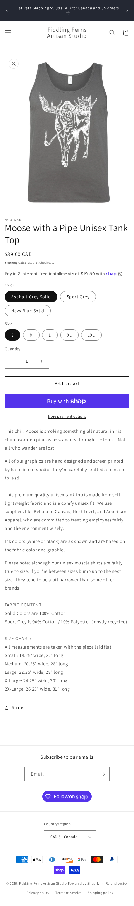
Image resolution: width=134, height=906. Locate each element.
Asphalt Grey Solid (31, 297)
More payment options (67, 416)
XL (69, 335)
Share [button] (17, 707)
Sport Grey (78, 297)
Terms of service (68, 892)
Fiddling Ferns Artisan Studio (43, 883)
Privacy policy (38, 892)
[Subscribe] (102, 774)
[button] (8, 33)
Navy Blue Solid (27, 311)
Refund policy (117, 883)
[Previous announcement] (7, 10)
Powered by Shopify (84, 883)
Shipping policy (100, 892)
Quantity (12, 349)
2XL (91, 335)
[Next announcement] (127, 10)
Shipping (11, 263)
